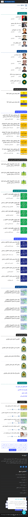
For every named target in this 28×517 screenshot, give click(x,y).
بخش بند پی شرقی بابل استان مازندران (11, 348)
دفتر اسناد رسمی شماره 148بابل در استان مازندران (11, 251)
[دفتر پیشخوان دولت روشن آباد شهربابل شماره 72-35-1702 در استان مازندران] (24, 134)
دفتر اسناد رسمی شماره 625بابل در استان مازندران (10, 243)
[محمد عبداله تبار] (24, 56)
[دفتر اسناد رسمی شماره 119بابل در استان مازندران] (24, 270)
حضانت (8, 447)
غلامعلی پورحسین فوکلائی (7, 206)
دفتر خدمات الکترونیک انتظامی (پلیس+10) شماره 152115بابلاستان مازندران (12, 292)
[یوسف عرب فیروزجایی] (24, 31)
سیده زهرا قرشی (9, 136)
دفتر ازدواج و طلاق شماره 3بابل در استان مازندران (10, 203)
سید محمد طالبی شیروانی (7, 254)
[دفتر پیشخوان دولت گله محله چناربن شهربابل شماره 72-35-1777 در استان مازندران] (24, 117)
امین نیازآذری (18, 68)
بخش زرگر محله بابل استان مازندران (12, 373)
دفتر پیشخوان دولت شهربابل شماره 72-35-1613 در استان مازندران (11, 150)
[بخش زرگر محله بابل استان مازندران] (24, 374)
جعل (25, 444)
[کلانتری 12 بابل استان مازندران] (24, 340)
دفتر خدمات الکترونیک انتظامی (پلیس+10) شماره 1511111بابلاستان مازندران (12, 326)
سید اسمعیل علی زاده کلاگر (15, 74)
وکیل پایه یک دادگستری (22, 389)
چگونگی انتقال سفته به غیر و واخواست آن (12, 433)
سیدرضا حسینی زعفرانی (8, 127)
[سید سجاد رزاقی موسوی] (24, 24)
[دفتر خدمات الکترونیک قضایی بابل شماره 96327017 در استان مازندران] (24, 174)
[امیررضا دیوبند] (24, 37)
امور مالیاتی (4, 444)
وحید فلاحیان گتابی (9, 246)
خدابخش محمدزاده (9, 144)
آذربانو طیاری (10, 271)
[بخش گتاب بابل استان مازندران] (24, 366)
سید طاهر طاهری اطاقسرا (15, 81)
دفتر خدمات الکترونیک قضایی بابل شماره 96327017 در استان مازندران (10, 173)
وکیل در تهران (24, 392)
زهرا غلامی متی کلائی (8, 153)
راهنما (26, 1)
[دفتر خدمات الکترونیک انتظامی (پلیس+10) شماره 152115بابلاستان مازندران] (24, 292)
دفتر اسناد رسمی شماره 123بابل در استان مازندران (10, 277)
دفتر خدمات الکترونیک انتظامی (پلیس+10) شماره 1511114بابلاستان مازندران (12, 309)
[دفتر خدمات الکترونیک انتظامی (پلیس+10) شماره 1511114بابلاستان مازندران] (24, 309)
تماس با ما (24, 479)
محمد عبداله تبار (17, 55)
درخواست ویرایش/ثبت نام (9, 1)
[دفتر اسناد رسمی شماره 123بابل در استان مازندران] (24, 278)
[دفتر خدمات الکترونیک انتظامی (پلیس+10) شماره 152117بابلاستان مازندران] (24, 318)
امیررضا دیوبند (18, 36)
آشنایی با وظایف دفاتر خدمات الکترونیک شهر (11, 426)
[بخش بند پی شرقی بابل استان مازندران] (24, 349)
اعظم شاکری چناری (9, 119)
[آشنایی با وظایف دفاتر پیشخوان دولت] (24, 407)
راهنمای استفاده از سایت (21, 477)
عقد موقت (24, 447)
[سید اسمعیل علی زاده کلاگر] (24, 75)
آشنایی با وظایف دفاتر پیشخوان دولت (12, 406)
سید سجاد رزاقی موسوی (16, 23)
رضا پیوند (19, 61)
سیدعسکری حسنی (9, 223)
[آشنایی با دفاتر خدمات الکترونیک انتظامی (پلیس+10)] (24, 421)
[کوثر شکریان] (24, 18)
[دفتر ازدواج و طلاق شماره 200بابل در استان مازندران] (24, 230)
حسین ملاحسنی (9, 198)
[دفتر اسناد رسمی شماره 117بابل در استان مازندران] (24, 261)
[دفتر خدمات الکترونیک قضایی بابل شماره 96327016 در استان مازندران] (24, 182)
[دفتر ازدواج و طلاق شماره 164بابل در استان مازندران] (24, 222)
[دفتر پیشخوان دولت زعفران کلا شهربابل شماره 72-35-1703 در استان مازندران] (24, 126)
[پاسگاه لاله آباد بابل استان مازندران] (24, 357)
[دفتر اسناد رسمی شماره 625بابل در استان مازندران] (24, 244)
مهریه (3, 447)
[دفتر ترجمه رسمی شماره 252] (24, 103)
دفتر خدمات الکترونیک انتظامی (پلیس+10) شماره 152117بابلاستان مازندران (12, 318)
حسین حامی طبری (9, 263)
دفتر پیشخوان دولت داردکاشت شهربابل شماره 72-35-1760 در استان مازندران (11, 141)
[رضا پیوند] (24, 62)
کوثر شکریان (18, 17)
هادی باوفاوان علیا (17, 43)
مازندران (12, 18)
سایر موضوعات (12, 450)
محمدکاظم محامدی (9, 232)
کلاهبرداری (20, 450)
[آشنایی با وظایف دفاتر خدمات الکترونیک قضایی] (24, 414)
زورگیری (13, 447)
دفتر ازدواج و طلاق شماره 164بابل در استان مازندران (11, 220)
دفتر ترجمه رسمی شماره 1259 (13, 93)
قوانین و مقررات (23, 492)
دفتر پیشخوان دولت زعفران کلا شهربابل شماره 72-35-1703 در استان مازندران (11, 124)
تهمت (19, 447)
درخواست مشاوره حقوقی (21, 487)
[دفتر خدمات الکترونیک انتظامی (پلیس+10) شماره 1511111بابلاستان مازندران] (24, 326)
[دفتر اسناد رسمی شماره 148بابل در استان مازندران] (24, 253)
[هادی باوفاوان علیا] (24, 44)
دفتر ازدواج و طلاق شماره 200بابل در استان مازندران (12, 229)
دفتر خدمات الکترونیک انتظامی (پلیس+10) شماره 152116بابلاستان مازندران (12, 301)
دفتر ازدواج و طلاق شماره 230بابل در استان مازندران (11, 195)
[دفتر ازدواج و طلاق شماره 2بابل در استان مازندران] (24, 213)
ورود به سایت (23, 485)
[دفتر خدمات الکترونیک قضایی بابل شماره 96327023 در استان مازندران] (24, 165)
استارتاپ (11, 444)
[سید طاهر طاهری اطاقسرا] (24, 82)
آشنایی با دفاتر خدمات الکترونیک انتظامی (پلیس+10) (12, 420)
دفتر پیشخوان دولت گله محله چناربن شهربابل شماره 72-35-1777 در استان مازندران (11, 116)
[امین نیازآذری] (24, 69)
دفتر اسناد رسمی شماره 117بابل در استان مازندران (11, 260)
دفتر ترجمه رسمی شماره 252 (13, 102)
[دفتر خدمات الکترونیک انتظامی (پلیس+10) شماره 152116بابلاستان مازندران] (24, 301)
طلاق (25, 450)
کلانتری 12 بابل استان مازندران (13, 339)
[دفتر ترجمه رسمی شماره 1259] (24, 95)
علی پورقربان (10, 280)
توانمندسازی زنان (23, 396)
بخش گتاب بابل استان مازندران (12, 365)
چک (16, 444)
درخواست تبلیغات (22, 482)
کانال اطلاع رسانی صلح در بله (21, 386)
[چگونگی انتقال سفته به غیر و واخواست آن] (24, 434)
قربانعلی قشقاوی (9, 215)
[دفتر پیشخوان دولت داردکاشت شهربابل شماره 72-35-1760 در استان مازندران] (24, 143)
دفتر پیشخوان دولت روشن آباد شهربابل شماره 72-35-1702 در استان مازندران (11, 133)
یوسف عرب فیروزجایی (16, 30)
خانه (26, 8)
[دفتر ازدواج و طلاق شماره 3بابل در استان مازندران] (24, 205)
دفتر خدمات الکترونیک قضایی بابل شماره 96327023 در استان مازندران (10, 165)
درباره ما (24, 490)
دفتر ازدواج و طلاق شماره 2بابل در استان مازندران (10, 212)
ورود (2, 1)
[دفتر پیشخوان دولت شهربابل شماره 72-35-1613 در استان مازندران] (24, 151)
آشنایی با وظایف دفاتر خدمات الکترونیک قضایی (10, 412)
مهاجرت (20, 444)
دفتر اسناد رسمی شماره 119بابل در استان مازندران (11, 268)
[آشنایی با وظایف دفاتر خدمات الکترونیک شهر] (24, 427)
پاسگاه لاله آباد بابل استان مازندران (12, 356)
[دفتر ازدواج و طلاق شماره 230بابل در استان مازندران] (24, 196)
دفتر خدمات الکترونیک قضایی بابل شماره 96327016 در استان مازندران (10, 182)
